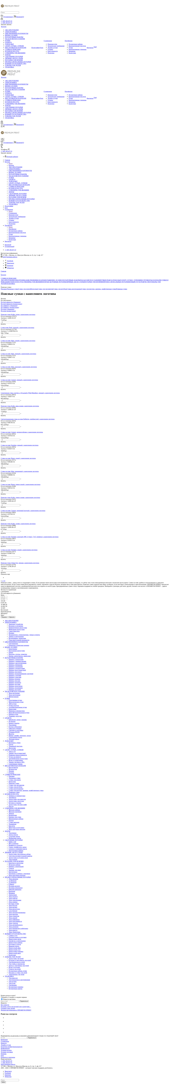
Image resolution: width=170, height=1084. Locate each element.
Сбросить (12, 617)
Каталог (11, 165)
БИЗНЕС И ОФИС (55, 280)
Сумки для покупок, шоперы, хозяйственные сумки (98, 289)
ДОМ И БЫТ (116, 280)
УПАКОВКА (10, 283)
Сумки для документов (45, 289)
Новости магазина (9, 999)
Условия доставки (7, 1052)
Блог (2, 1055)
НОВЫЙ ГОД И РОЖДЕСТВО (139, 282)
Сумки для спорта (24, 289)
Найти (3, 1082)
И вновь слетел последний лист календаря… (16, 1006)
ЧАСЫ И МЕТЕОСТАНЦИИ (90, 280)
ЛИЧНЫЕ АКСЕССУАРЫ (75, 282)
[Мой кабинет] (2, 19)
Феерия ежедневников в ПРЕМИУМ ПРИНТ (16, 1010)
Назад (11, 163)
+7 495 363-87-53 (6, 21)
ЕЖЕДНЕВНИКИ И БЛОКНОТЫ (37, 280)
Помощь (3, 1054)
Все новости (5, 1005)
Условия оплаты (6, 1050)
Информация (5, 1048)
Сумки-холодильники (74, 289)
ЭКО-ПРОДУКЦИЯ (7, 280)
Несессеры (34, 289)
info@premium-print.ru (10, 257)
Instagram (10, 265)
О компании (13, 213)
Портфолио (12, 229)
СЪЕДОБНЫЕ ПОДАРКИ (57, 282)
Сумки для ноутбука (60, 289)
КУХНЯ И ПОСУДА (16, 282)
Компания (4, 1039)
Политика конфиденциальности (11, 1047)
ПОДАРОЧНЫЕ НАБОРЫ (71, 280)
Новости (4, 1043)
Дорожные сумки (12, 289)
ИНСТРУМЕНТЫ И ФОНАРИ (150, 280)
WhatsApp (10, 268)
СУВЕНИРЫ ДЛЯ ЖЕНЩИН (33, 282)
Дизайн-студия (6, 1045)
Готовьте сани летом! (8, 1008)
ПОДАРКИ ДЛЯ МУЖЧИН (93, 282)
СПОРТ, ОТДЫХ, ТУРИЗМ (130, 280)
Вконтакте (10, 263)
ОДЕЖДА (109, 280)
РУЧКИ (103, 280)
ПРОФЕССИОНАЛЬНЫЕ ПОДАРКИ (116, 282)
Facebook (10, 261)
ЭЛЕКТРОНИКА (20, 280)
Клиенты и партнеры (8, 1057)
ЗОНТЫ (46, 282)
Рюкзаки (4, 289)
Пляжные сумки (121, 289)
